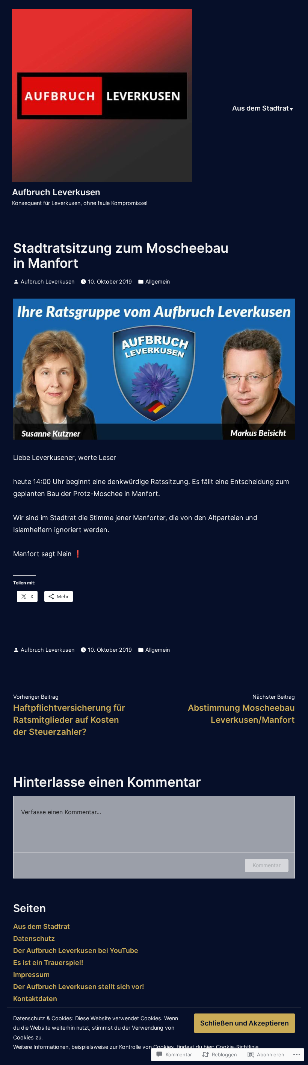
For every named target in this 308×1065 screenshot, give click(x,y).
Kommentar (267, 865)
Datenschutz (34, 938)
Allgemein (157, 281)
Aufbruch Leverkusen (56, 192)
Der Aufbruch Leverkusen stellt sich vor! (78, 987)
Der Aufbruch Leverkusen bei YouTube (75, 950)
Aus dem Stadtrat (260, 109)
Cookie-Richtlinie (237, 1047)
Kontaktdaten (35, 999)
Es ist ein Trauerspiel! (48, 962)
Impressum (31, 975)
